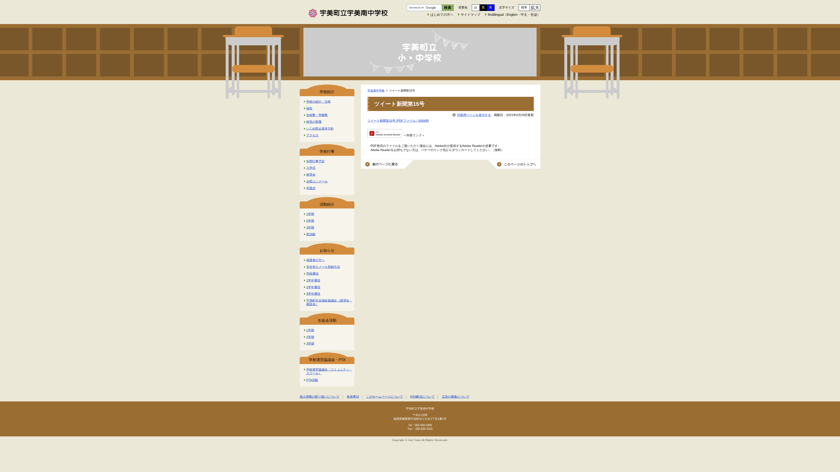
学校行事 (327, 151)
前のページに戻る (387, 164)
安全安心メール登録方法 (323, 267)
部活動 (310, 234)
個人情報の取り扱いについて (320, 396)
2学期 (310, 220)
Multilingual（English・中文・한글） (514, 14)
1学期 (310, 214)
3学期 (310, 227)
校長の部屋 (314, 121)
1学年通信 (313, 280)
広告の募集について (455, 396)
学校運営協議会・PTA (327, 360)
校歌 (309, 108)
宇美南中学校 (376, 90)
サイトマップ (470, 14)
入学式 (310, 168)
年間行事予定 (315, 161)
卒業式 (310, 188)
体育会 (310, 174)
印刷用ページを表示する (474, 115)
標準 (524, 7)
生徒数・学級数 (317, 115)
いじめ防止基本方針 (320, 128)
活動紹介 (327, 204)
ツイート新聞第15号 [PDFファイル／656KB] (398, 120)
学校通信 (312, 273)
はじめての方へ (441, 14)
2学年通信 (313, 287)
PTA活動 (312, 380)
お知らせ (327, 250)
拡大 (534, 7)
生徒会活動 (327, 320)
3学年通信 (313, 293)
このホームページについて (384, 396)
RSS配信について (422, 396)
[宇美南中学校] (420, 52)
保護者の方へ (315, 260)
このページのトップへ (514, 164)
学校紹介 (327, 92)
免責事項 (353, 396)
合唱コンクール (317, 181)
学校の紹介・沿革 (318, 101)
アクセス (312, 135)
